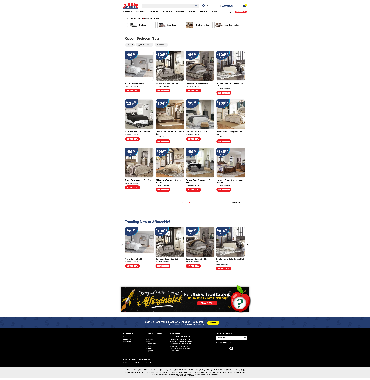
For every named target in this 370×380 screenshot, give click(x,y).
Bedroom (140, 18)
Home (126, 18)
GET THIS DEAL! (132, 90)
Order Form (180, 12)
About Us (149, 339)
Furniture (126, 12)
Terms (148, 346)
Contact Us (203, 12)
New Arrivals (167, 12)
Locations (191, 12)
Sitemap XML (227, 342)
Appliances (140, 12)
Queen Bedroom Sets (151, 18)
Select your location (212, 6)
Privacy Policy (151, 344)
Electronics (153, 12)
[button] (243, 25)
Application (150, 351)
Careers (214, 12)
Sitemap (219, 342)
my (227, 6)
